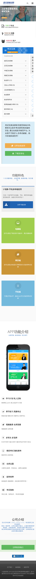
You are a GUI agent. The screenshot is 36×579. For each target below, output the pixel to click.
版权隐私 (18, 567)
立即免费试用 (4, 17)
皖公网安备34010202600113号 (20, 573)
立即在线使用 (19, 145)
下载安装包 (19, 153)
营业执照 (20, 575)
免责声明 (26, 567)
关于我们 (9, 567)
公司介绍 (18, 519)
